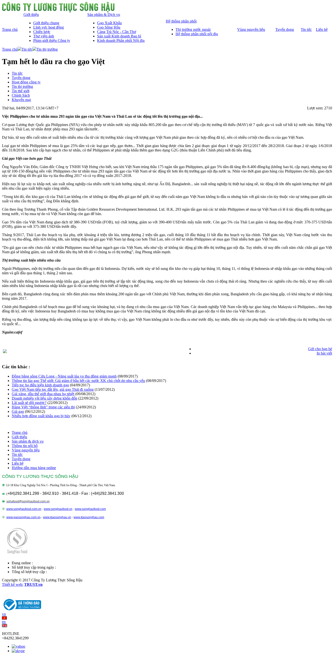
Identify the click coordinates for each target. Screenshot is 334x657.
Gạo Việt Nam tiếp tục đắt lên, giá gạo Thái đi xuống (53, 389)
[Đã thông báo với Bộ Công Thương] (21, 611)
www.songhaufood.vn (58, 509)
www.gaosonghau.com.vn (23, 517)
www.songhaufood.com (90, 509)
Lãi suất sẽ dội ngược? (29, 403)
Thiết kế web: (12, 584)
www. (46, 517)
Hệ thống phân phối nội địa (197, 34)
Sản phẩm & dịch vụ (28, 441)
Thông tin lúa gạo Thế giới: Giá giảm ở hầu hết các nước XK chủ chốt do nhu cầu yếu (78, 381)
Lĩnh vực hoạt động (48, 27)
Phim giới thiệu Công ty (51, 40)
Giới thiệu (19, 437)
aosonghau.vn (61, 517)
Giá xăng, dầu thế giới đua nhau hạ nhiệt (43, 394)
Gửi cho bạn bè (320, 349)
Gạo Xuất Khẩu (109, 23)
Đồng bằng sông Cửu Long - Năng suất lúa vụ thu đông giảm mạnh (64, 376)
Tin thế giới (20, 91)
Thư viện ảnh (43, 36)
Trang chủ (10, 49)
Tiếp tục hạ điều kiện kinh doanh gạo (40, 385)
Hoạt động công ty (26, 82)
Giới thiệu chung (46, 23)
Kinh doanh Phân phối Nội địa (121, 40)
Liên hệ (17, 463)
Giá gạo (18, 411)
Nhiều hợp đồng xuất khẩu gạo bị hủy (41, 416)
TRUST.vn (33, 584)
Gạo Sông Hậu (108, 27)
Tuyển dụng (21, 78)
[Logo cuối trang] (17, 555)
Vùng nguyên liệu (26, 450)
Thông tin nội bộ (25, 446)
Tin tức (27, 49)
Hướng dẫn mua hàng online (34, 468)
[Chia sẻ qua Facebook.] (5, 352)
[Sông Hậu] (58, 11)
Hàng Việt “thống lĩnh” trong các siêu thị (43, 407)
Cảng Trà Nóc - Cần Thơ (116, 32)
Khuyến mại (21, 100)
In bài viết (324, 353)
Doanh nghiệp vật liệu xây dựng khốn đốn (44, 398)
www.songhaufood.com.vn (23, 509)
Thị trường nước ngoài (193, 29)
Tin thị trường (47, 49)
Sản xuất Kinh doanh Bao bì (119, 36)
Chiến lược (41, 32)
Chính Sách (21, 95)
